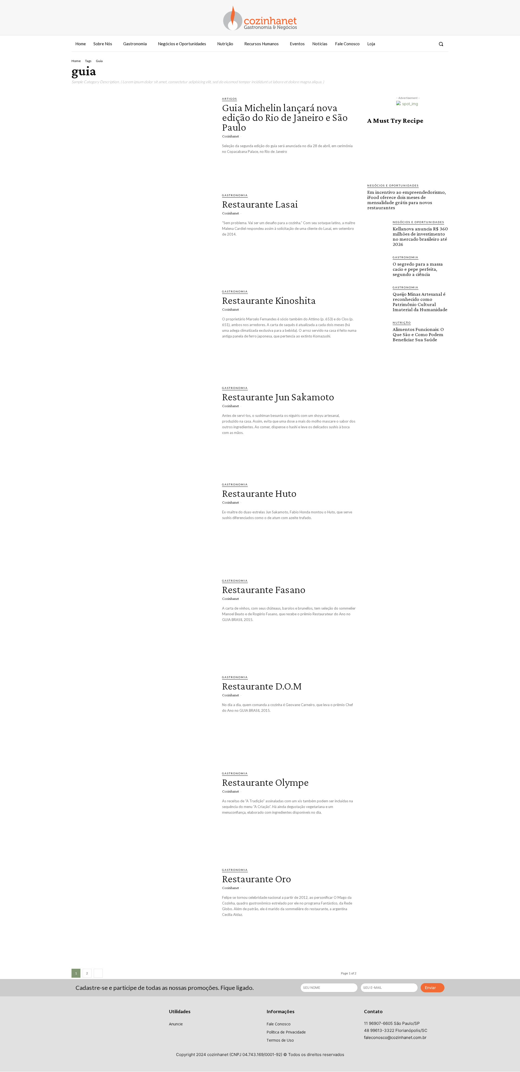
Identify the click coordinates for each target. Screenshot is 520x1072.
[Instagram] (418, 44)
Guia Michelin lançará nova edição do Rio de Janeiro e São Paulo (285, 117)
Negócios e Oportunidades (393, 185)
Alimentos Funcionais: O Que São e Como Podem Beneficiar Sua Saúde (418, 334)
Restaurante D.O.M (262, 686)
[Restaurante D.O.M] (143, 716)
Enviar (430, 987)
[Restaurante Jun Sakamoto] (143, 427)
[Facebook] (409, 44)
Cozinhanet (230, 136)
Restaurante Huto (259, 493)
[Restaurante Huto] (143, 523)
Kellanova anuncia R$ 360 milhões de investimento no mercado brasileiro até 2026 (420, 236)
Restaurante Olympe (265, 782)
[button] (440, 43)
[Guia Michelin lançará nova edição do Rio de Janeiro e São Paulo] (143, 138)
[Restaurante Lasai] (143, 234)
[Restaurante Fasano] (143, 620)
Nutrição (402, 322)
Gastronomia (235, 195)
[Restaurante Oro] (143, 909)
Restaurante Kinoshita (269, 300)
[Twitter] (428, 44)
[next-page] (98, 973)
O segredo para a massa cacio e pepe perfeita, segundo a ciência (418, 269)
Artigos (229, 98)
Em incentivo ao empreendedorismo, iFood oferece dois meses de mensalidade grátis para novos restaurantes (406, 199)
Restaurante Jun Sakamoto (278, 397)
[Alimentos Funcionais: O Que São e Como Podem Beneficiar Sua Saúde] (377, 331)
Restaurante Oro (256, 879)
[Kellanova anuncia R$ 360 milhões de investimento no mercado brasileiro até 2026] (377, 230)
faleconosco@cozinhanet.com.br (395, 1037)
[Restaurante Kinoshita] (143, 331)
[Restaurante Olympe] (143, 812)
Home (76, 61)
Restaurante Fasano (264, 589)
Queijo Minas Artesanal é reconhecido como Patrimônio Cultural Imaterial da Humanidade (420, 301)
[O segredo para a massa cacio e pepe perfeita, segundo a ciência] (377, 265)
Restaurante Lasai (260, 204)
